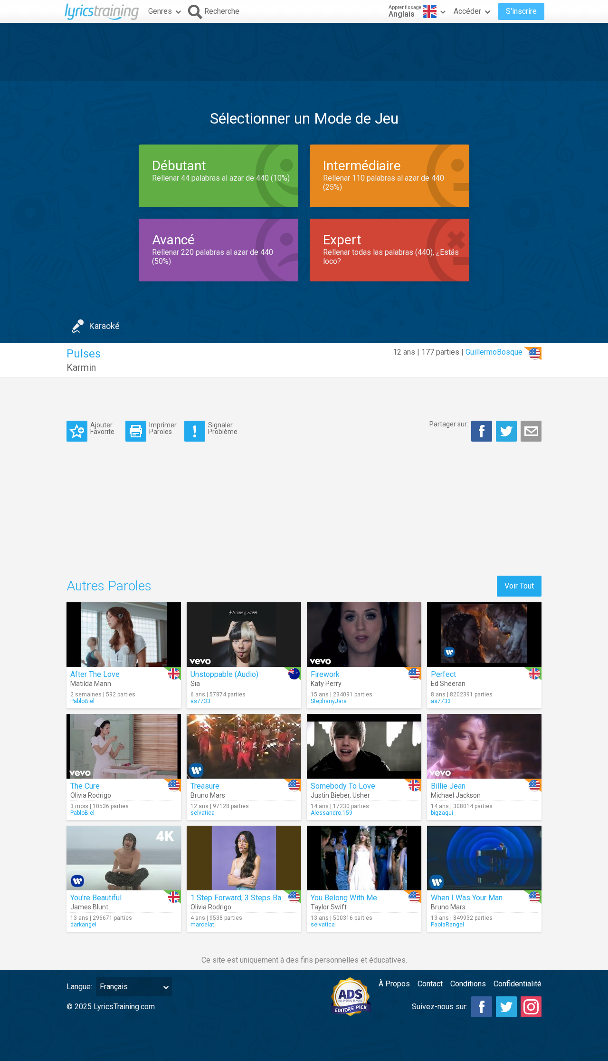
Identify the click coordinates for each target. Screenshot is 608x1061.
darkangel (83, 924)
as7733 (200, 701)
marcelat (202, 924)
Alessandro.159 (331, 813)
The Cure (85, 786)
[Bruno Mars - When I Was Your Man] (484, 858)
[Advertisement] (304, 51)
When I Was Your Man (467, 897)
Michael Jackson (456, 795)
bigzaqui (442, 813)
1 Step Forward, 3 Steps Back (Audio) (252, 897)
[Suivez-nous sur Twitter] (506, 1006)
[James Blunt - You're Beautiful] (123, 858)
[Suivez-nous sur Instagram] (531, 1006)
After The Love (95, 674)
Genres (160, 11)
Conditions (468, 983)
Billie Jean (448, 786)
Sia (195, 683)
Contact (430, 983)
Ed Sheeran (448, 683)
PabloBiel (82, 701)
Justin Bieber (330, 795)
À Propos (394, 983)
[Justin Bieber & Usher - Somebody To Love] (364, 746)
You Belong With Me (344, 897)
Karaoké (104, 326)
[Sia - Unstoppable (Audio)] (244, 634)
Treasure (204, 786)
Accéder (467, 11)
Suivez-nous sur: (439, 1006)
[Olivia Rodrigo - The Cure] (123, 746)
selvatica (202, 813)
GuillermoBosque (494, 352)
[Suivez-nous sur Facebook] (481, 1006)
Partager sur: (448, 424)
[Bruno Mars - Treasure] (244, 746)
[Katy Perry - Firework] (364, 634)
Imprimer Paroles (163, 428)
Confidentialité (518, 983)
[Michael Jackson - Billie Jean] (484, 746)
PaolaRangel (447, 924)
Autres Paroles (109, 586)
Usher (361, 795)
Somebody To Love (343, 786)
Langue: (79, 986)
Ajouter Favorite (102, 428)
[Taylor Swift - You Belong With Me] (364, 858)
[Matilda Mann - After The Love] (123, 634)
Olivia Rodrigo (90, 795)
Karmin (81, 367)
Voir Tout (519, 585)
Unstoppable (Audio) (224, 674)
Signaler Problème (223, 428)
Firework (325, 674)
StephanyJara (329, 701)
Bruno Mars (207, 795)
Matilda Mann (90, 683)
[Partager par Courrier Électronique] (531, 431)
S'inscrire (521, 11)
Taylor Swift (329, 907)
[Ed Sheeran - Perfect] (484, 634)
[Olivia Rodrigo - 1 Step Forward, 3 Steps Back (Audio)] (244, 858)
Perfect (443, 674)
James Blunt (89, 907)
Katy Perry (326, 683)
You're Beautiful (96, 897)
